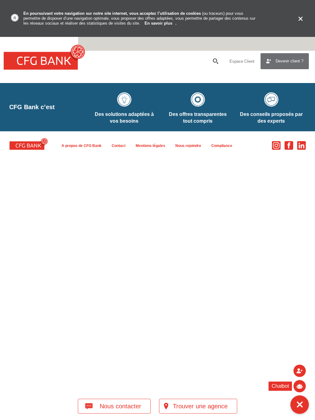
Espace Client (241, 61)
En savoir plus (158, 23)
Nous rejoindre (188, 146)
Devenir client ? (289, 61)
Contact (119, 146)
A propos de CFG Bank (82, 146)
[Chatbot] (299, 386)
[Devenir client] (299, 371)
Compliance (221, 146)
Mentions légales (150, 146)
